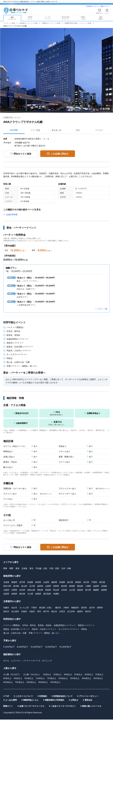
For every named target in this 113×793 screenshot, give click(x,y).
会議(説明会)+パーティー (65, 625)
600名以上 (8, 682)
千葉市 (34, 607)
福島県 (54, 582)
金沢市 (92, 607)
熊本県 (22, 594)
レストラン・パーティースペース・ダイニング (31, 660)
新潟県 (16, 586)
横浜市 (58, 607)
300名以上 (75, 678)
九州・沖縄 (66, 568)
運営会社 (88, 700)
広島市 (62, 611)
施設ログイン (105, 6)
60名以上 (89, 674)
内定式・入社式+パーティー (44, 629)
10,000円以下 (36, 647)
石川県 (32, 586)
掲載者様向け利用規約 (54, 700)
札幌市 (6, 607)
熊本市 (88, 611)
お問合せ (74, 700)
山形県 (46, 582)
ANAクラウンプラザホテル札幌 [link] (15, 26)
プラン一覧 (102, 309)
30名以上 (57, 674)
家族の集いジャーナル (91, 706)
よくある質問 (11, 700)
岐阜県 (64, 586)
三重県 (88, 586)
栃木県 (70, 582)
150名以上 (51, 678)
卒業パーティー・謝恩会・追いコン (44, 633)
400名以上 (86, 678)
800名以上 (31, 682)
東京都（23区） (46, 607)
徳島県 (80, 590)
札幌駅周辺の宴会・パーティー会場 (77, 23)
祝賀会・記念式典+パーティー (16, 629)
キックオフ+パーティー (68, 629)
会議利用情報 (12, 214)
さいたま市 (24, 607)
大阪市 (32, 611)
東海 (17, 568)
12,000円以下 (51, 647)
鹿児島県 (47, 594)
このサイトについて (24, 696)
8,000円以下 (22, 647)
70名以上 (99, 674)
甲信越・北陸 (41, 568)
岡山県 (56, 590)
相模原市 (75, 607)
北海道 (24, 568)
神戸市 (46, 611)
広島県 (64, 590)
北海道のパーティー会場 (28, 23)
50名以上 (78, 674)
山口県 (72, 590)
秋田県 (38, 582)
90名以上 (18, 678)
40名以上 (68, 674)
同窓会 (84, 629)
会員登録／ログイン (92, 6)
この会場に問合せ (59, 153)
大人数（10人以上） (32, 674)
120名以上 (40, 678)
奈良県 (22, 590)
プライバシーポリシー (88, 696)
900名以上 (43, 682)
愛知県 (80, 586)
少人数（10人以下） (12, 674)
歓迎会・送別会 (45, 625)
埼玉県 (86, 582)
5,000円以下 (9, 647)
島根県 (48, 590)
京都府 (104, 586)
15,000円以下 (65, 647)
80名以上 (7, 678)
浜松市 (6, 611)
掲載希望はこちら (31, 700)
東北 (31, 568)
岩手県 (22, 582)
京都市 (24, 611)
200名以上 (63, 678)
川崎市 (66, 607)
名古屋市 (15, 611)
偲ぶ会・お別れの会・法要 (14, 633)
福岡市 (80, 611)
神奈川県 (7, 586)
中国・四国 (54, 568)
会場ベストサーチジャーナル (31, 706)
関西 (11, 568)
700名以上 (19, 682)
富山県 (24, 586)
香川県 (88, 590)
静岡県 (72, 586)
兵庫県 (14, 590)
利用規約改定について (63, 696)
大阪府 (6, 590)
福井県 (40, 586)
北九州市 (71, 611)
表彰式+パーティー (86, 625)
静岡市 (100, 607)
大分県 (30, 594)
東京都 (102, 582)
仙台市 (14, 607)
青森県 (14, 582)
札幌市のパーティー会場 (51, 23)
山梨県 (48, 586)
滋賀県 (96, 586)
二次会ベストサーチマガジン (63, 706)
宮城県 (30, 582)
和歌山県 (31, 590)
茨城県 (62, 582)
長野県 (56, 586)
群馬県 (78, 582)
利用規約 (43, 696)
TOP (7, 696)
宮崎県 (38, 594)
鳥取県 (40, 590)
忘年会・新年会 (29, 625)
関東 (5, 568)
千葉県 (94, 582)
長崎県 (14, 594)
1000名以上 (55, 682)
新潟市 (84, 607)
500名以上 (98, 678)
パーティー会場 (9, 23)
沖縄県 (56, 594)
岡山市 (54, 611)
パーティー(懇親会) (11, 625)
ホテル (6, 660)
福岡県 (104, 590)
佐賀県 (6, 594)
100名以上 (28, 678)
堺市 (39, 611)
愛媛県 (96, 590)
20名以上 (47, 674)
